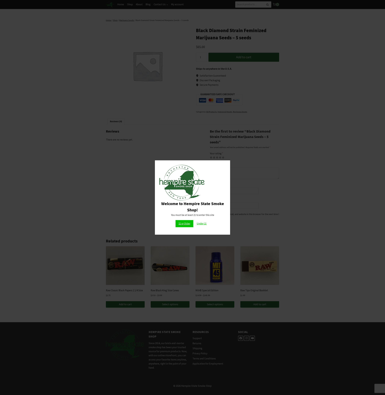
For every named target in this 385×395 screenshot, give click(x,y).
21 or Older (184, 223)
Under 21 (201, 223)
